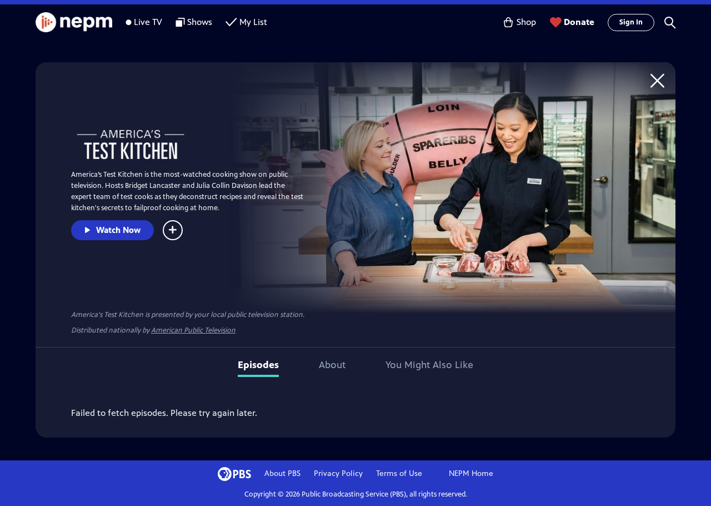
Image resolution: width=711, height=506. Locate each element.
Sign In (631, 22)
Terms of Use (399, 473)
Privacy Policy (338, 473)
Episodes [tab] (258, 365)
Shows (199, 22)
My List (253, 22)
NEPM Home (471, 473)
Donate (579, 22)
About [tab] (332, 365)
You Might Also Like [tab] (429, 365)
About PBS (282, 473)
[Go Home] (657, 80)
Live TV (148, 22)
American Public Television (193, 330)
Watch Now (118, 230)
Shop (526, 22)
